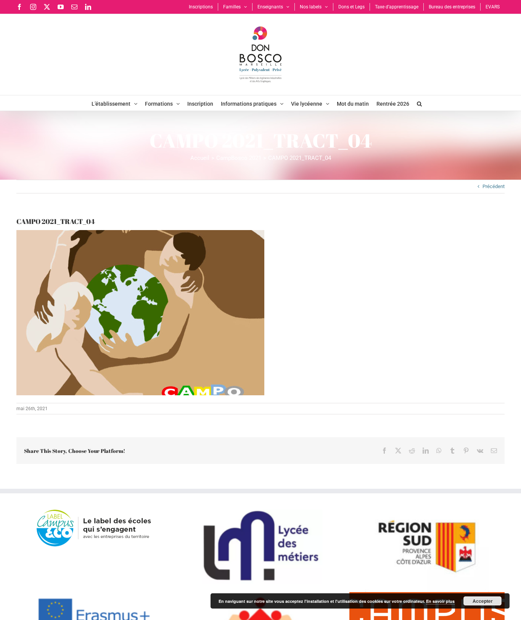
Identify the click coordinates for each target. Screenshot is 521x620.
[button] (419, 103)
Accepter (483, 600)
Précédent (493, 186)
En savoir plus (440, 601)
